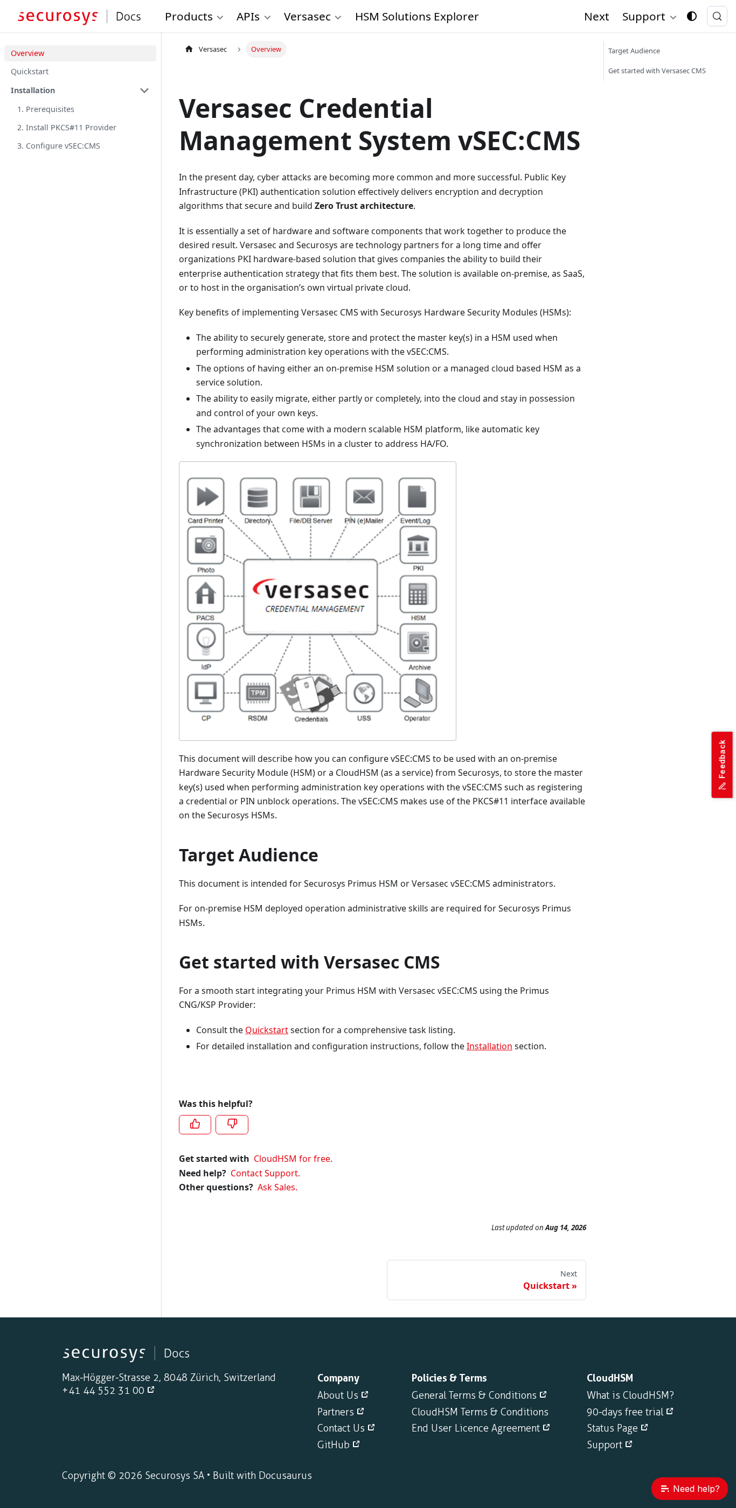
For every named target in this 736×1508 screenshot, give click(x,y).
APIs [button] (248, 16)
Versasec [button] (307, 16)
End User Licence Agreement (476, 1428)
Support (604, 1445)
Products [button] (189, 16)
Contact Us (341, 1428)
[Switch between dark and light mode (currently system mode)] (691, 16)
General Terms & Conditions (474, 1395)
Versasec (213, 49)
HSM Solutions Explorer (417, 16)
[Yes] (195, 1124)
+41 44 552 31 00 (103, 1391)
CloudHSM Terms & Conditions (480, 1412)
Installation (489, 1046)
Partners (335, 1412)
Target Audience (634, 50)
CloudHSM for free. (293, 1159)
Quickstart (266, 1030)
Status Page (612, 1428)
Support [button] (643, 16)
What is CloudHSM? (630, 1395)
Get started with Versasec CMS (657, 70)
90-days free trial (625, 1412)
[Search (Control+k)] (717, 16)
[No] (232, 1124)
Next (596, 16)
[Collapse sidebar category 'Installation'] (144, 90)
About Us (337, 1395)
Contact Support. (265, 1173)
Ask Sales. (277, 1187)
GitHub (333, 1445)
